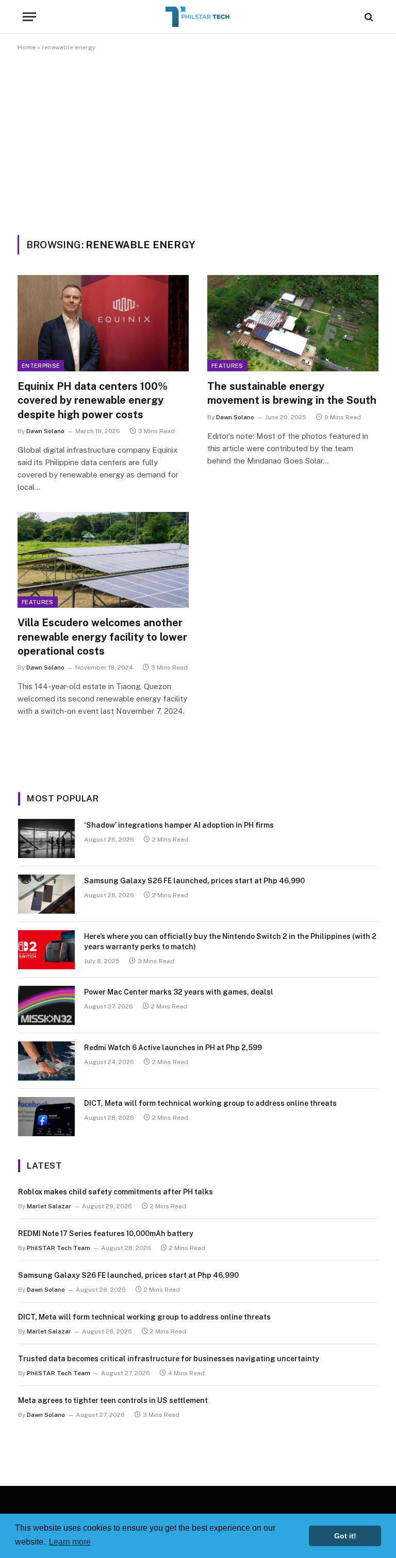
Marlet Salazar (49, 1206)
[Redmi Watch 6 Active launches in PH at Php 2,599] (46, 1061)
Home (27, 47)
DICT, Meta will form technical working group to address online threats (210, 1103)
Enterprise (41, 366)
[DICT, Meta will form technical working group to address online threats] (46, 1116)
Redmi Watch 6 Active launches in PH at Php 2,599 (173, 1047)
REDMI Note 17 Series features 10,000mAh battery (105, 1233)
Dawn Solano (45, 431)
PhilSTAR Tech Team (58, 1248)
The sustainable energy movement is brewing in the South (291, 393)
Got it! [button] (345, 1536)
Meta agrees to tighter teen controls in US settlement (113, 1400)
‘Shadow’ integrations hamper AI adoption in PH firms (179, 825)
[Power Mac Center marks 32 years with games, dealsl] (46, 1005)
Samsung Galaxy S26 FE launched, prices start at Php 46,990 (194, 881)
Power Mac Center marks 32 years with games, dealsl (178, 992)
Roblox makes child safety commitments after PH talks (115, 1192)
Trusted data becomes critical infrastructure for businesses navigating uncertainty (168, 1359)
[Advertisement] (198, 141)
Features (227, 366)
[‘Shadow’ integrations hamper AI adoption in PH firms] (46, 838)
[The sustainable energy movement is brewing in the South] (292, 323)
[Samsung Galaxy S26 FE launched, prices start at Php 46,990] (46, 894)
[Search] (367, 16)
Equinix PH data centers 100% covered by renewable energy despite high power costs (93, 400)
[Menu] (29, 16)
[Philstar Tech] (198, 16)
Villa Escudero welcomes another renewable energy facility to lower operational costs (102, 637)
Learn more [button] (70, 1541)
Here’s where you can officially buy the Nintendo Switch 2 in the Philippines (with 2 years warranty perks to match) (230, 941)
